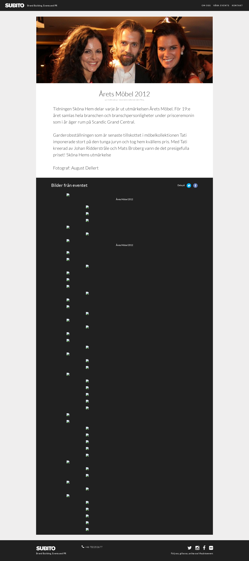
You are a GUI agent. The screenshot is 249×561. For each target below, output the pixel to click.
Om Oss (206, 5)
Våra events (221, 5)
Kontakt (237, 5)
